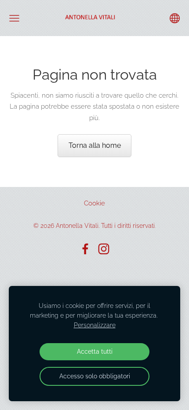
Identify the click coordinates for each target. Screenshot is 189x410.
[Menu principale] (14, 18)
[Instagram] (103, 249)
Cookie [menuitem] (94, 203)
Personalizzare (95, 325)
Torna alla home (95, 145)
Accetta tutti (95, 351)
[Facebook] (85, 249)
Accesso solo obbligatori (94, 376)
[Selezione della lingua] (175, 18)
